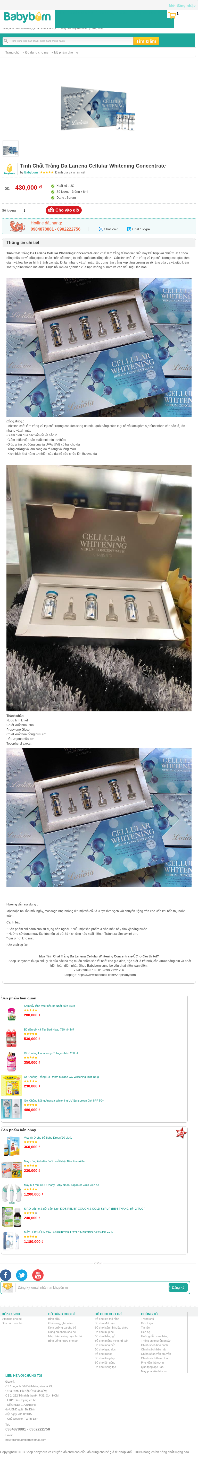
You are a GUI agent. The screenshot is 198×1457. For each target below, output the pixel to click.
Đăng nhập (97, 28)
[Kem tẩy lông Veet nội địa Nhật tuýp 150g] (11, 1014)
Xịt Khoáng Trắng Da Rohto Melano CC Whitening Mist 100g (61, 1076)
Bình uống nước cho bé (63, 1340)
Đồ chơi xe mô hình (107, 1318)
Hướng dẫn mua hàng (154, 1336)
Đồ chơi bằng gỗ (105, 1336)
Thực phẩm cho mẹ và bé (112, 23)
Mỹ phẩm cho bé (148, 13)
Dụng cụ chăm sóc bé (62, 1331)
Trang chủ (12, 52)
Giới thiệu (147, 1323)
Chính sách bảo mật (153, 1349)
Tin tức (145, 1327)
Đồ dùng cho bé (113, 13)
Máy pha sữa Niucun (154, 1371)
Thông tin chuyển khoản (73, 28)
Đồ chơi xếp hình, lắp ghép (111, 1327)
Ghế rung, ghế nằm (60, 1323)
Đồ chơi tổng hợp (105, 1358)
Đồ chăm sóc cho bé (75, 13)
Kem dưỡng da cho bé (62, 1327)
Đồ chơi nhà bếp (105, 1345)
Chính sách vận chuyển (156, 1353)
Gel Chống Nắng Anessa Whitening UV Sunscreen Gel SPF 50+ (64, 1100)
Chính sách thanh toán (155, 1358)
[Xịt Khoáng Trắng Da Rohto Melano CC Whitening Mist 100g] (11, 1085)
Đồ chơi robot (103, 1353)
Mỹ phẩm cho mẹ (66, 52)
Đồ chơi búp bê (104, 1331)
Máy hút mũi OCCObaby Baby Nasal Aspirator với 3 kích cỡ (61, 1184)
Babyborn (31, 172)
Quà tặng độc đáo (152, 1366)
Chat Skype (141, 229)
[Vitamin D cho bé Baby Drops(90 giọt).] (11, 1146)
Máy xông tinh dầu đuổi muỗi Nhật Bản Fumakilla (54, 1161)
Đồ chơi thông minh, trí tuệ (111, 1340)
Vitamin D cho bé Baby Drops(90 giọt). (48, 1137)
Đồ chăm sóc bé (12, 1323)
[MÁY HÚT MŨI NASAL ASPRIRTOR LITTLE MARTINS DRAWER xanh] (11, 1241)
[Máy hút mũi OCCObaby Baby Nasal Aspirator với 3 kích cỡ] (11, 1193)
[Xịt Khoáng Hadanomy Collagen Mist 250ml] (11, 1061)
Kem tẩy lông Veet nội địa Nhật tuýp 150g (49, 1005)
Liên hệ (145, 1331)
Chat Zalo (111, 229)
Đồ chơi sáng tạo (105, 1366)
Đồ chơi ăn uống (105, 1362)
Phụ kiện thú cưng (152, 1362)
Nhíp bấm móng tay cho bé (65, 1336)
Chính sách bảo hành (154, 1345)
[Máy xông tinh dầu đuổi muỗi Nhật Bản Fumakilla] (11, 1169)
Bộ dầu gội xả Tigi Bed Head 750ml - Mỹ (49, 1029)
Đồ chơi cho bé (70, 23)
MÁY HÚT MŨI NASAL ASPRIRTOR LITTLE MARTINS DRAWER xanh (68, 1232)
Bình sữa (54, 1318)
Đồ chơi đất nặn (104, 1323)
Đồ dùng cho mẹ (155, 23)
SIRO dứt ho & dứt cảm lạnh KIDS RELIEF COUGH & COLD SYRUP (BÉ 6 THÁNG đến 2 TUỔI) (84, 1208)
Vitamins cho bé (12, 1318)
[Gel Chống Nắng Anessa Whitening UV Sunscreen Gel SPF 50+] (11, 1109)
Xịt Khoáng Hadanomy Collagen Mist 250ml (51, 1053)
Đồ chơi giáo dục (105, 1349)
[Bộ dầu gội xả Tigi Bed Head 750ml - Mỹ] (11, 1038)
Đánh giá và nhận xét (70, 172)
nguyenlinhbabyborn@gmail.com (25, 1439)
